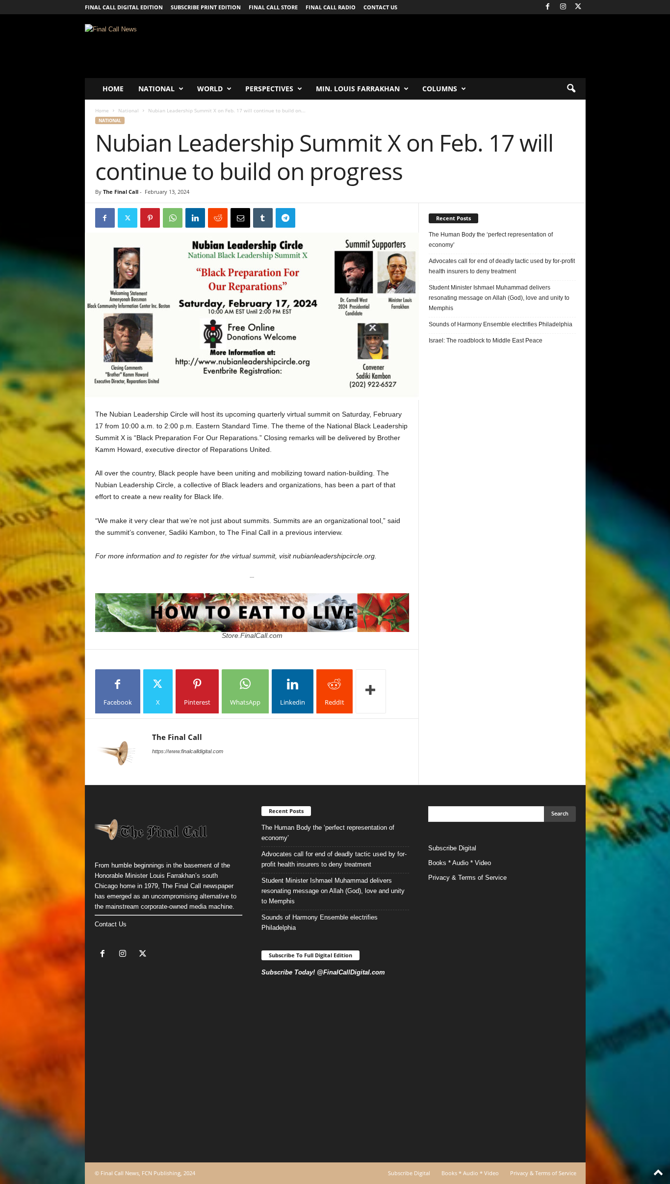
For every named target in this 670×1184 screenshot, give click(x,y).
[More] (371, 691)
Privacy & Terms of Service (467, 877)
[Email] (240, 218)
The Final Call (120, 191)
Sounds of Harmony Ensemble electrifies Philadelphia (501, 324)
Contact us (380, 7)
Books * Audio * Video (459, 863)
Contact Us (111, 924)
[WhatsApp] (172, 218)
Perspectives (269, 88)
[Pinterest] (150, 218)
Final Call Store (273, 7)
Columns (439, 88)
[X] (578, 7)
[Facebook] (548, 7)
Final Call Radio (331, 7)
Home (113, 88)
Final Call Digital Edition (124, 7)
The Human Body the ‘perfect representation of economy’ (491, 239)
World (210, 88)
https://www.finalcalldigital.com (187, 751)
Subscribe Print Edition (206, 7)
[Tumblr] (263, 218)
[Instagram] (563, 7)
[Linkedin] (195, 218)
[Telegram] (285, 218)
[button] (571, 89)
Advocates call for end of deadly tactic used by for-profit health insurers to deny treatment (502, 266)
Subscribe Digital (452, 848)
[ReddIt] (218, 218)
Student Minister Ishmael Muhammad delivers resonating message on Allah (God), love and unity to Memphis (499, 298)
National (156, 88)
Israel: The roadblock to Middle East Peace (485, 340)
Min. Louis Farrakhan (358, 88)
